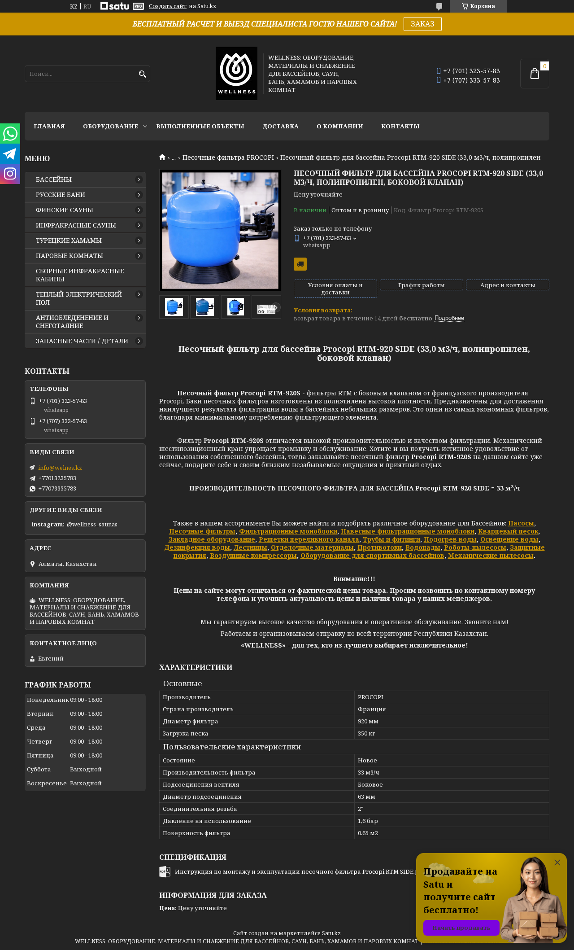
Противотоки (379, 547)
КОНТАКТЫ (400, 126)
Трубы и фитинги (391, 539)
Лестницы (250, 547)
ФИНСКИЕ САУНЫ (64, 210)
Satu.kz (331, 933)
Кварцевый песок (508, 531)
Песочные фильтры (202, 531)
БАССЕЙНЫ (54, 179)
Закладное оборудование (212, 539)
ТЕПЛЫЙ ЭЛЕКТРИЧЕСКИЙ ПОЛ (79, 298)
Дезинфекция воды (197, 547)
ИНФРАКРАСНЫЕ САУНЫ (76, 225)
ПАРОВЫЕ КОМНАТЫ (69, 256)
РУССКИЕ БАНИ (60, 195)
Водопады (422, 547)
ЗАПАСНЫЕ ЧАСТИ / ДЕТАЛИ (82, 341)
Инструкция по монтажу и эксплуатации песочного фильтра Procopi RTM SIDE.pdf (300, 871)
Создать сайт (168, 6)
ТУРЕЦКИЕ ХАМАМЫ (69, 240)
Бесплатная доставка (300, 264)
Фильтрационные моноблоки (288, 531)
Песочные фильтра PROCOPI (228, 157)
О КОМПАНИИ (340, 126)
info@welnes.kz (60, 467)
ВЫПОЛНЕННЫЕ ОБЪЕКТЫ (200, 126)
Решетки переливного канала (309, 539)
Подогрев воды (450, 539)
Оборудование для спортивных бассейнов (372, 555)
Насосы (521, 523)
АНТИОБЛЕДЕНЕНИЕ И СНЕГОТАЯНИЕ (72, 322)
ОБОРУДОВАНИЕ (110, 126)
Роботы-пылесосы (475, 547)
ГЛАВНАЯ (49, 126)
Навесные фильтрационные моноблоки (407, 531)
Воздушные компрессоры (253, 555)
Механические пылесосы (491, 555)
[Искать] (142, 74)
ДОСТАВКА (280, 126)
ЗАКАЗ (423, 24)
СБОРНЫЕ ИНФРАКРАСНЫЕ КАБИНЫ (80, 275)
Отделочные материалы (312, 547)
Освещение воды (509, 539)
